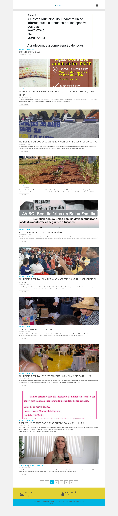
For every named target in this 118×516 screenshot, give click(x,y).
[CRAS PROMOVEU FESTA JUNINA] (59, 311)
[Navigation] (97, 5)
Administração (23, 466)
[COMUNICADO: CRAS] (59, 30)
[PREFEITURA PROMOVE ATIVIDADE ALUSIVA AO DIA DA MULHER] (59, 405)
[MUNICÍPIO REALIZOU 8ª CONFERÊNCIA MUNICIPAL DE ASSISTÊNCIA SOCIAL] (59, 123)
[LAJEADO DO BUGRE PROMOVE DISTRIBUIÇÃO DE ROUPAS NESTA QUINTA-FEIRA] (59, 73)
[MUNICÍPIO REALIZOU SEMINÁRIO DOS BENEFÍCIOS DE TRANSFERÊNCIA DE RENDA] (59, 261)
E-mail (70, 501)
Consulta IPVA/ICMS (77, 501)
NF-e (83, 501)
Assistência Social (25, 49)
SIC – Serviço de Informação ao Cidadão (50, 501)
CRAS (32, 49)
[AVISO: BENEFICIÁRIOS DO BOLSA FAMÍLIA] (59, 214)
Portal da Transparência (63, 501)
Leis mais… (24, 104)
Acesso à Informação (37, 501)
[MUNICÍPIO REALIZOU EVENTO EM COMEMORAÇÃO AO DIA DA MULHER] (59, 358)
